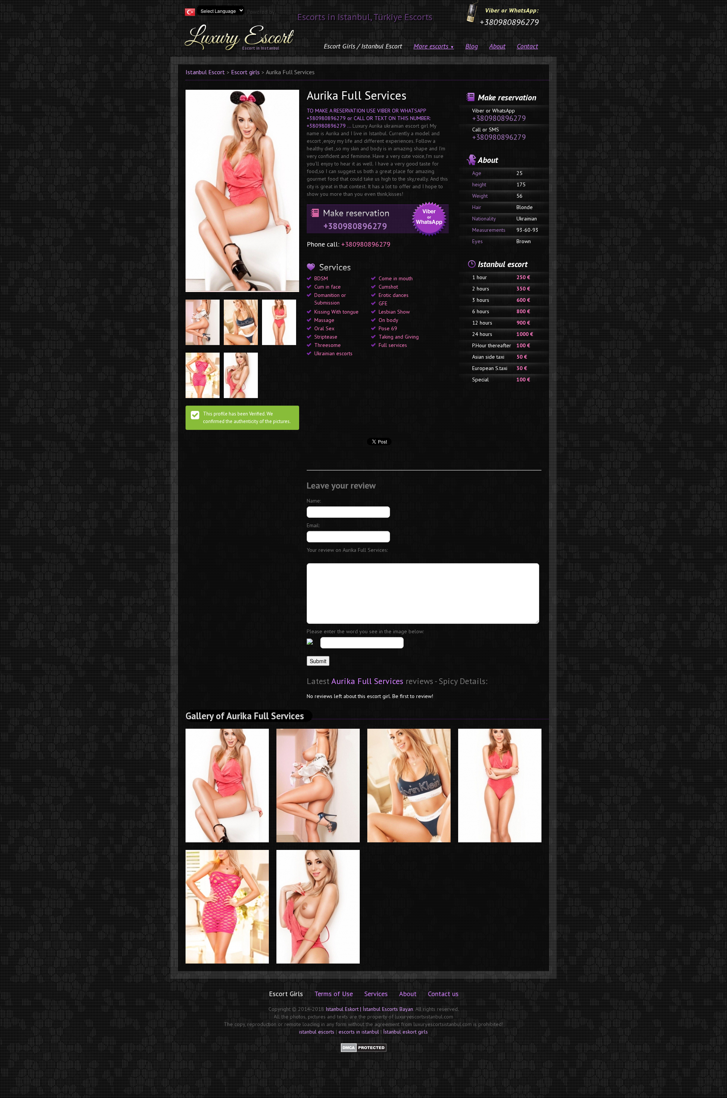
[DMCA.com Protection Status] (364, 1047)
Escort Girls (286, 993)
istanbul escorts (316, 1031)
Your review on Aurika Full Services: (347, 550)
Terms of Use (333, 993)
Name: (314, 500)
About (497, 46)
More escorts (433, 46)
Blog (471, 46)
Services (376, 993)
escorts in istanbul (359, 1031)
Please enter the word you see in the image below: (365, 631)
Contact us (443, 993)
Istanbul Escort (205, 72)
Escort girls (245, 72)
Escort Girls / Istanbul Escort (363, 46)
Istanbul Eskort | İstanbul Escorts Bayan (369, 1009)
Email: (313, 525)
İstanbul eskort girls (405, 1031)
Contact (527, 46)
